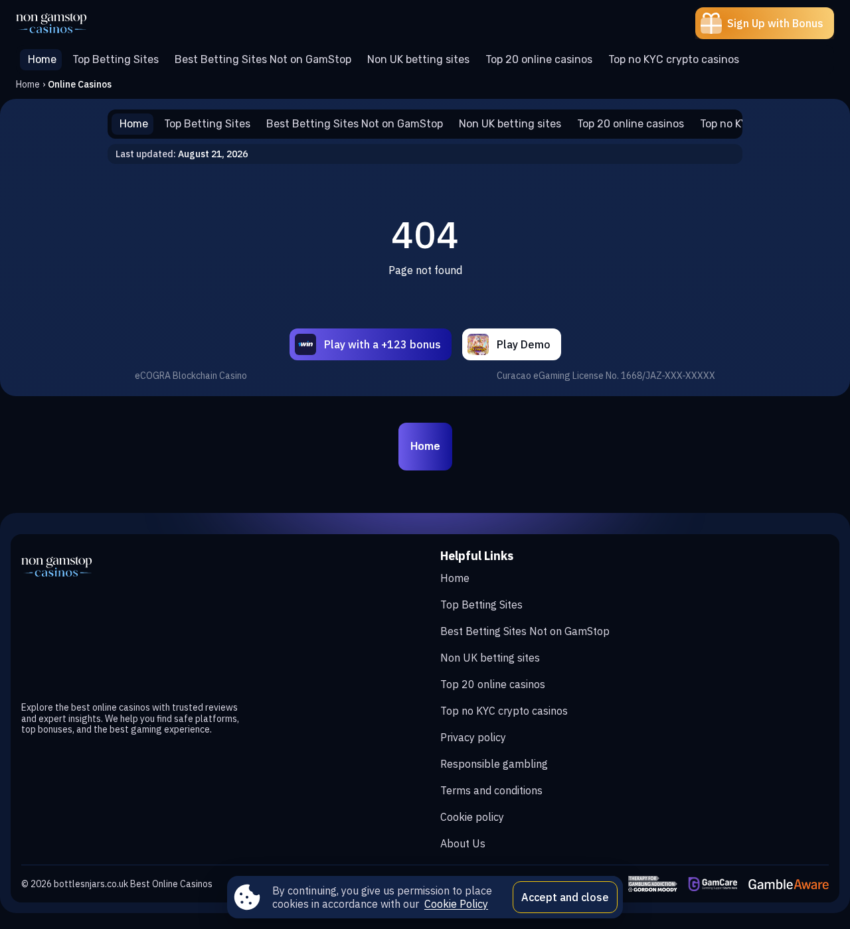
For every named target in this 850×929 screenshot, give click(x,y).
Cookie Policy (456, 903)
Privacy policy (473, 737)
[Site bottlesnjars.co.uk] (62, 23)
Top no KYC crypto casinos (504, 710)
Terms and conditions (491, 790)
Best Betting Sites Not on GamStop (525, 631)
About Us (462, 843)
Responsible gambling (494, 763)
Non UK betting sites (490, 657)
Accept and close (565, 897)
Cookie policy (472, 816)
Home (28, 84)
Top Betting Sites (481, 604)
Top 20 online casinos (492, 684)
